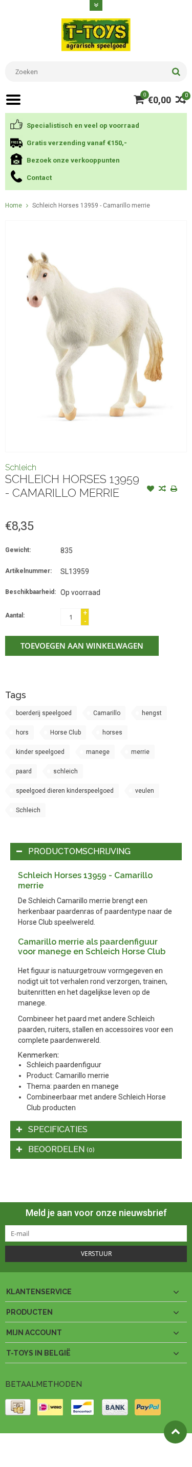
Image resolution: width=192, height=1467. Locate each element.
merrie (140, 751)
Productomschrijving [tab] (79, 851)
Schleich (20, 467)
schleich (65, 771)
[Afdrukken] (174, 489)
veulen (144, 790)
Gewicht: (18, 550)
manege (98, 751)
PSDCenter (139, 1445)
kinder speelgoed (40, 751)
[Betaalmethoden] (18, 1407)
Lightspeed (28, 1454)
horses (112, 732)
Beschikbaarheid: (30, 591)
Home (13, 205)
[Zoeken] (176, 71)
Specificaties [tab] (58, 1129)
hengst (152, 713)
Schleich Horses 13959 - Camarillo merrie (91, 205)
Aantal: (15, 615)
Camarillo (106, 713)
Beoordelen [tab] (61, 1149)
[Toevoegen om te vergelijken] (162, 489)
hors (22, 732)
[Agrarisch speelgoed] (96, 34)
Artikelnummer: (28, 571)
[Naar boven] (175, 1431)
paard (24, 771)
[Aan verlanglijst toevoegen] (150, 489)
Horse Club (65, 732)
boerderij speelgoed (44, 713)
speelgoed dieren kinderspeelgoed (65, 790)
